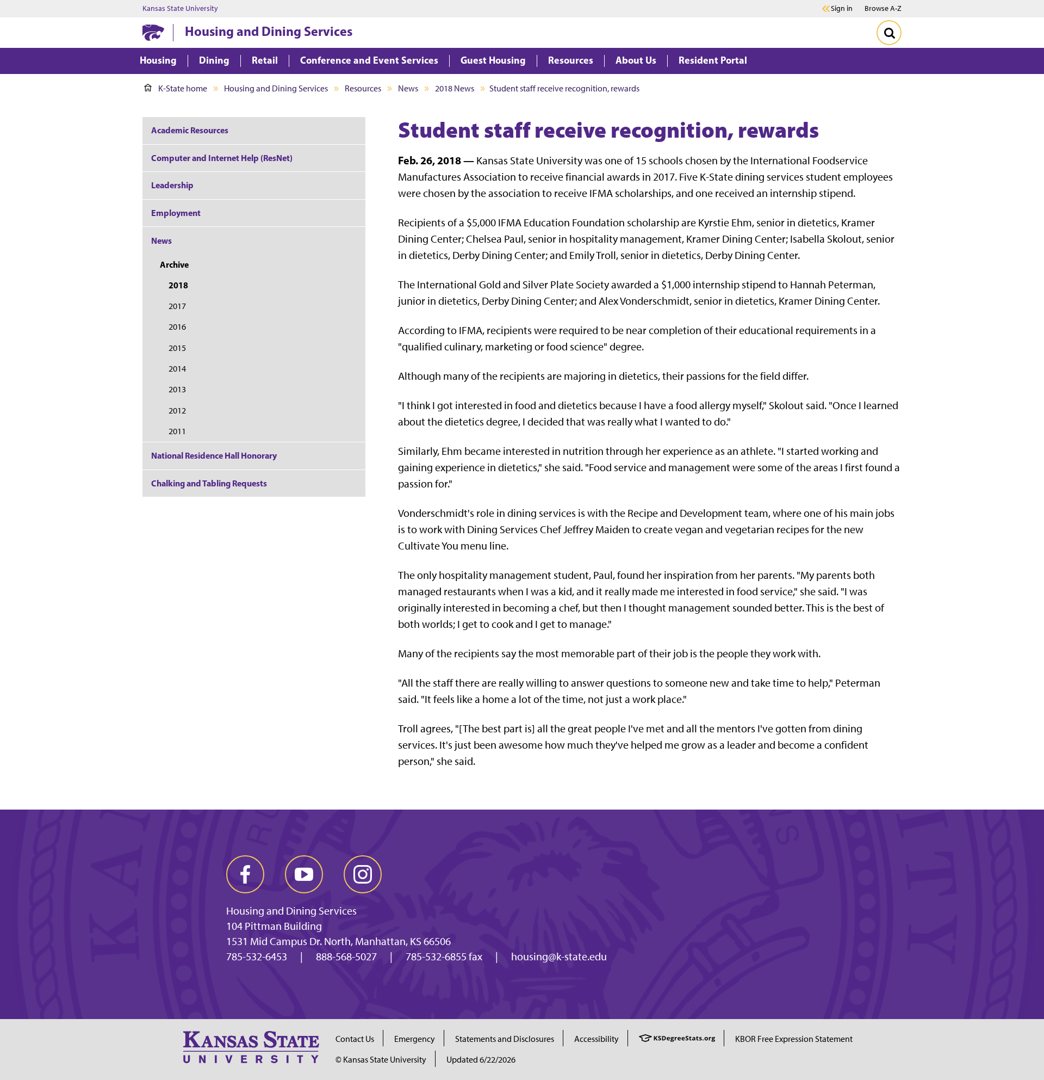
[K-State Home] (153, 32)
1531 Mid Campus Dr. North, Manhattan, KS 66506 (338, 941)
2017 (177, 306)
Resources (363, 88)
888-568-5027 (346, 956)
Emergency (414, 1039)
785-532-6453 (256, 956)
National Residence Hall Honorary (214, 455)
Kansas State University (180, 8)
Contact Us (354, 1039)
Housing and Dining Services (268, 31)
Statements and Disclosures (504, 1039)
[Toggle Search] (889, 32)
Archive (174, 264)
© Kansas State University (380, 1059)
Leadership (172, 185)
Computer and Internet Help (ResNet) (222, 157)
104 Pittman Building (274, 926)
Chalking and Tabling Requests (209, 483)
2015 (177, 348)
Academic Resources (189, 130)
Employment (176, 212)
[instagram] (363, 874)
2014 (177, 368)
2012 (177, 410)
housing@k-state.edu (559, 956)
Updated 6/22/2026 (480, 1059)
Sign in (842, 8)
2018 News (454, 88)
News (408, 88)
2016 (177, 327)
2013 (177, 389)
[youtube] (304, 874)
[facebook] (245, 874)
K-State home (182, 88)
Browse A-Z (883, 8)
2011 (177, 431)
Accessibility (596, 1039)
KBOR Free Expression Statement (794, 1039)
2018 (178, 285)
